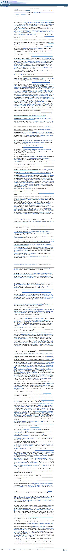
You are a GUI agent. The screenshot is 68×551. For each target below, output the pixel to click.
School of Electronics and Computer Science (23, 549)
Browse (10, 4)
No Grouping (39, 12)
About (6, 4)
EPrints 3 (10, 549)
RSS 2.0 (53, 10)
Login (1, 6)
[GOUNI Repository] (4, 3)
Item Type (35, 12)
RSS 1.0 (49, 10)
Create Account (5, 6)
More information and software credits (41, 549)
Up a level (16, 9)
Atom (45, 10)
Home (2, 4)
